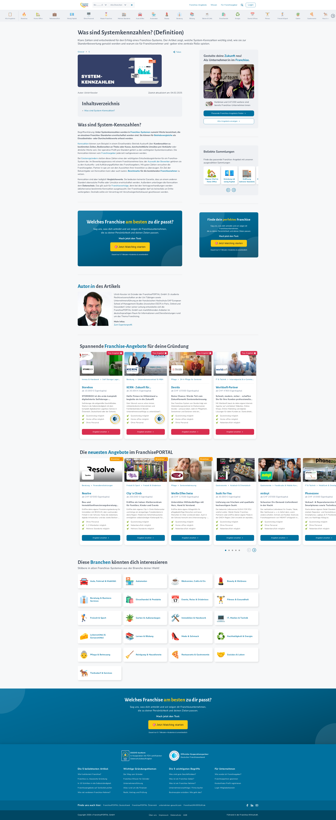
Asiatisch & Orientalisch (240, 485)
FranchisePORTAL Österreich (144, 805)
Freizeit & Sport (133, 485)
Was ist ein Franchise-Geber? (181, 779)
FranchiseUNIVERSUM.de (194, 805)
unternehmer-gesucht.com (170, 805)
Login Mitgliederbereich (225, 788)
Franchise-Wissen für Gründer (136, 779)
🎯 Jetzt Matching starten (130, 246)
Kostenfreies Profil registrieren (228, 783)
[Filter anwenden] (131, 5)
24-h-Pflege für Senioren (191, 379)
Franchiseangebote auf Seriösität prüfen (95, 788)
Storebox (87, 387)
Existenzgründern (89, 158)
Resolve (86, 493)
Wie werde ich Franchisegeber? (228, 774)
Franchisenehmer (169, 171)
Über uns (153, 815)
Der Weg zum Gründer (133, 774)
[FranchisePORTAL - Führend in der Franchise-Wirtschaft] (84, 5)
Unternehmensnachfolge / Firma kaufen (186, 788)
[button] (242, 5)
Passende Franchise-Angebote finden (227, 113)
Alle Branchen (116, 5)
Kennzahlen (83, 143)
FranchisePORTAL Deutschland (116, 805)
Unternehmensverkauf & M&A (150, 379)
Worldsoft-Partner (227, 387)
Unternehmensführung (133, 783)
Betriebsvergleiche (163, 135)
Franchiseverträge (120, 185)
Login (250, 4)
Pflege (174, 379)
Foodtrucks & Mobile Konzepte (288, 485)
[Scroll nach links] (21, 16)
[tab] (225, 550)
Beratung (130, 379)
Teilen (178, 52)
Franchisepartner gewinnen (226, 779)
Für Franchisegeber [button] (229, 5)
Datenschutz (175, 815)
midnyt (264, 493)
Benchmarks (134, 171)
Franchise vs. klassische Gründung (92, 779)
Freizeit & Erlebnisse (152, 485)
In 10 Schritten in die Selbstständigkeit (94, 783)
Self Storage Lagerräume (113, 379)
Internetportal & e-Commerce (242, 379)
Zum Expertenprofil (123, 324)
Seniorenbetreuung (188, 485)
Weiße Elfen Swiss (182, 493)
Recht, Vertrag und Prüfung (135, 792)
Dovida (175, 387)
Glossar (81, 52)
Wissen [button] (214, 5)
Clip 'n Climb (134, 493)
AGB (185, 815)
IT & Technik (221, 379)
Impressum (163, 815)
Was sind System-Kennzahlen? (99, 110)
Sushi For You (224, 493)
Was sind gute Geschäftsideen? (182, 774)
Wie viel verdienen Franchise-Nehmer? (94, 792)
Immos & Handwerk (90, 379)
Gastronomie (221, 485)
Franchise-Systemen (140, 132)
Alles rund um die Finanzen (135, 788)
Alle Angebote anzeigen (227, 121)
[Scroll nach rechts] (333, 16)
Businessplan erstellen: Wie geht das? (185, 792)
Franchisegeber (108, 153)
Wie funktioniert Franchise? (89, 774)
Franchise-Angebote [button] (198, 5)
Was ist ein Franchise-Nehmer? (182, 783)
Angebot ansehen (100, 432)
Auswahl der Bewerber (159, 161)
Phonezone (312, 493)
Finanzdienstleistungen (103, 485)
